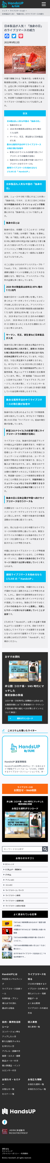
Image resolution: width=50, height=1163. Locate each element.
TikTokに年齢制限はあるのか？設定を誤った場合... (30, 924)
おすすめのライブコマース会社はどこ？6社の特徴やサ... (30, 955)
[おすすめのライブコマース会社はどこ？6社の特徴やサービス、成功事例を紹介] (8, 955)
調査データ (33, 998)
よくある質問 (34, 1003)
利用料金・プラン (10, 998)
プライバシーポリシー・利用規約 (15, 1153)
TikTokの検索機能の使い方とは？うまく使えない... (30, 947)
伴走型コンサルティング (12, 981)
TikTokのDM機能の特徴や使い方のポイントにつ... (29, 939)
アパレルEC (9, 880)
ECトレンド (9, 864)
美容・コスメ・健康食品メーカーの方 (11, 1058)
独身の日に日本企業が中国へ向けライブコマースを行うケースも (26, 161)
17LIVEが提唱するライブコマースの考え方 (38, 986)
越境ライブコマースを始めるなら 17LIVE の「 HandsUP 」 (22, 169)
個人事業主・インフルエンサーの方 (11, 1068)
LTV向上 (8, 874)
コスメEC (8, 885)
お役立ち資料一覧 (36, 1084)
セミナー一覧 (8, 1093)
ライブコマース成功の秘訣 (15, 906)
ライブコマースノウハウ (14, 890)
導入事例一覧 (34, 1026)
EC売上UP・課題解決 (13, 869)
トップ (4, 10)
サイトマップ (7, 1151)
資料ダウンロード (25, 718)
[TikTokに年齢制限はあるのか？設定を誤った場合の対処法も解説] (8, 923)
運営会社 (5, 1148)
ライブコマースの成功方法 (38, 1010)
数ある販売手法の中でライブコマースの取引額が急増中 (24, 146)
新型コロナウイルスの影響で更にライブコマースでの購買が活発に (26, 154)
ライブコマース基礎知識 (14, 900)
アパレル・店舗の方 (11, 1051)
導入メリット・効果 (37, 993)
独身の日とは (16, 125)
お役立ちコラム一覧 (37, 1089)
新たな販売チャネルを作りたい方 (11, 1043)
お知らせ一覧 (8, 1089)
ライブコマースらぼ (17, 10)
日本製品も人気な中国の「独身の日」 (24, 121)
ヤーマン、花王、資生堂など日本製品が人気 (26, 138)
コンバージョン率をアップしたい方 (11, 1034)
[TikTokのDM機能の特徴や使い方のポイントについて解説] (8, 939)
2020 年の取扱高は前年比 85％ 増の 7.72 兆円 (25, 130)
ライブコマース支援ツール (12, 991)
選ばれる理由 (8, 1008)
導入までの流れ (9, 1003)
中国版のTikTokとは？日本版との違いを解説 (30, 931)
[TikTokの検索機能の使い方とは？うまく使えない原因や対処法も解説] (8, 947)
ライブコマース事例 (12, 895)
